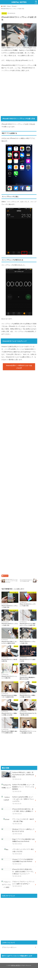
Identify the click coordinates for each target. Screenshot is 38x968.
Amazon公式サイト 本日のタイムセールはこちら (19, 367)
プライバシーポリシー (9, 947)
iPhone (9, 6)
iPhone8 (14, 6)
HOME (4, 6)
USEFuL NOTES (19, 2)
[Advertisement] (19, 93)
